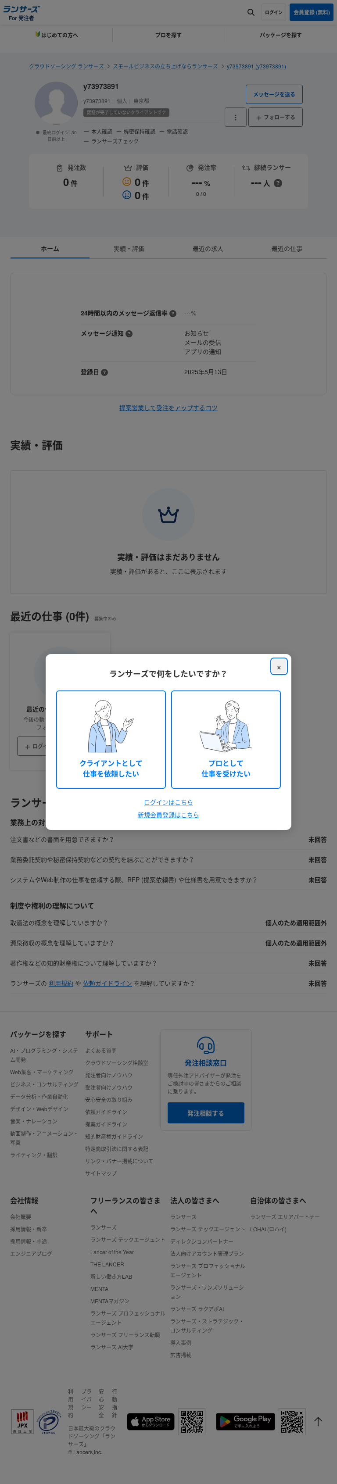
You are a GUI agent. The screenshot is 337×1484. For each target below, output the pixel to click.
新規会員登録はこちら (168, 814)
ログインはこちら (168, 801)
